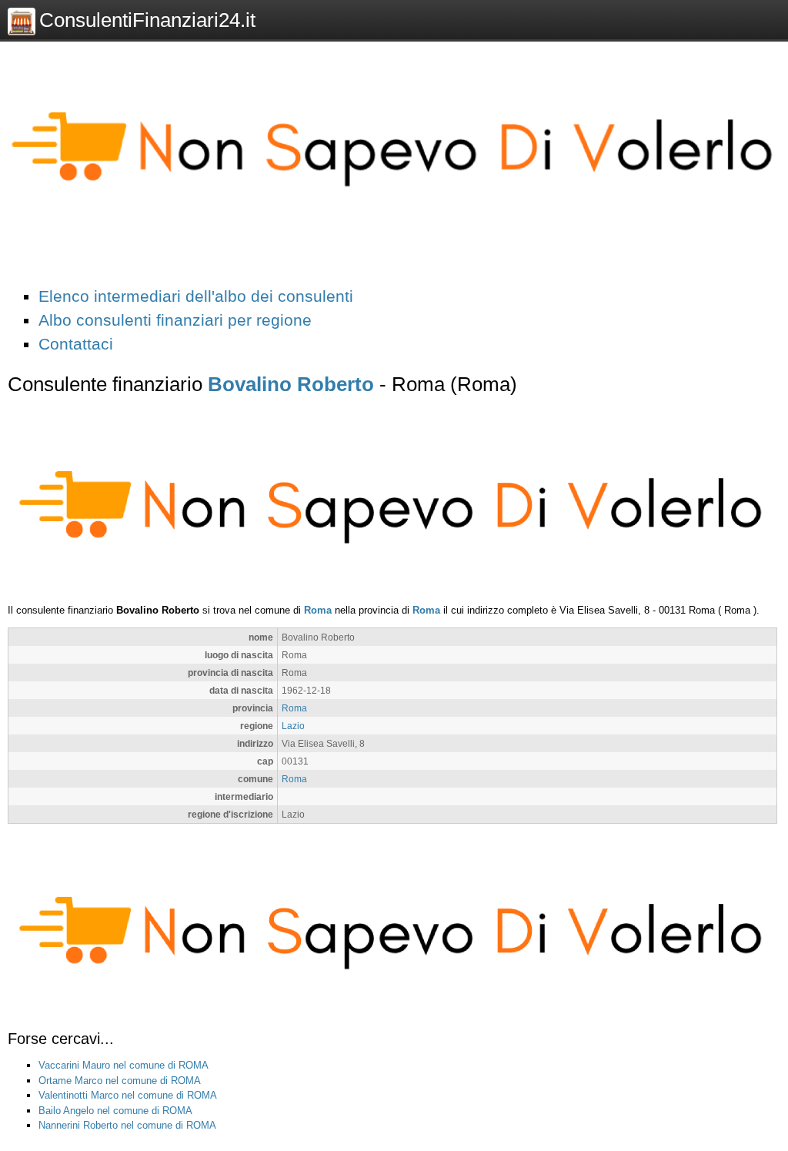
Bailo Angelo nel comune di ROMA (115, 1110)
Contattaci (75, 344)
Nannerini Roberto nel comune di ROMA (127, 1125)
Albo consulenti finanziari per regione (175, 320)
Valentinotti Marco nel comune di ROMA (127, 1095)
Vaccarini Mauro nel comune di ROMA (123, 1065)
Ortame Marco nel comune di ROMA (119, 1080)
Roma (318, 610)
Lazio (293, 726)
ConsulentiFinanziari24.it (147, 20)
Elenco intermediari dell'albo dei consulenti (195, 296)
